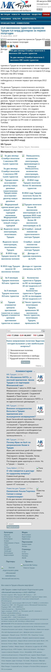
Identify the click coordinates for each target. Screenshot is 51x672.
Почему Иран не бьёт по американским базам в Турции (19, 445)
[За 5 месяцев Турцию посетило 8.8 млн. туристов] (11, 278)
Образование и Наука (11, 543)
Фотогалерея (8, 553)
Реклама (25, 556)
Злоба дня (7, 551)
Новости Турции (11, 147)
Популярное (8, 539)
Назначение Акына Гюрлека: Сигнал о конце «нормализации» (21, 494)
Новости (16, 14)
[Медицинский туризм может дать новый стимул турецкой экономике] (11, 205)
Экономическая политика (21, 350)
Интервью (7, 549)
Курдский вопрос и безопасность (24, 358)
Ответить (25, 362)
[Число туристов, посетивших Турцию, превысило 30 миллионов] (32, 302)
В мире (6, 541)
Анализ (6, 547)
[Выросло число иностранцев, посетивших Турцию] (11, 229)
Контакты (25, 554)
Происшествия (8, 23)
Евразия (7, 535)
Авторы (24, 546)
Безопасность (29, 19)
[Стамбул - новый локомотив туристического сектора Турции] (32, 229)
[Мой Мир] (11, 46)
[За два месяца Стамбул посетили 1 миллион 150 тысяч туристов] (11, 156)
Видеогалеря (26, 537)
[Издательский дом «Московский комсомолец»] (10, 570)
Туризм (46, 14)
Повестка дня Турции (16, 488)
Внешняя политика (18, 353)
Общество (36, 14)
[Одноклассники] (8, 46)
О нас (24, 552)
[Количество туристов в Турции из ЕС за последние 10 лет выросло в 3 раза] (32, 278)
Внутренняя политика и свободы (24, 356)
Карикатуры (26, 539)
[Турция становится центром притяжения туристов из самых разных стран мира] (11, 302)
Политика (25, 14)
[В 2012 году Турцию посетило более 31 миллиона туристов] (32, 180)
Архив (24, 558)
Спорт (6, 545)
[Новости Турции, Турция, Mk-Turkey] (29, 565)
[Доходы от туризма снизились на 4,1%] (32, 253)
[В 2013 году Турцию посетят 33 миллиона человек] (11, 253)
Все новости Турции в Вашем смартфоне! (17, 585)
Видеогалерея (9, 555)
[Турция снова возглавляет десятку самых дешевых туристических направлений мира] (11, 180)
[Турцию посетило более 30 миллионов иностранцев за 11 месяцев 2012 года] (32, 205)
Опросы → (39, 366)
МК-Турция (5, 14)
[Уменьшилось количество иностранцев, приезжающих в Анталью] (32, 156)
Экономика (6, 19)
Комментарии (23, 23)
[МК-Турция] (17, 6)
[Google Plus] (17, 46)
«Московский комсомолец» (11, 592)
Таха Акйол (12, 468)
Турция (27, 147)
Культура (17, 19)
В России (7, 537)
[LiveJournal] (14, 46)
